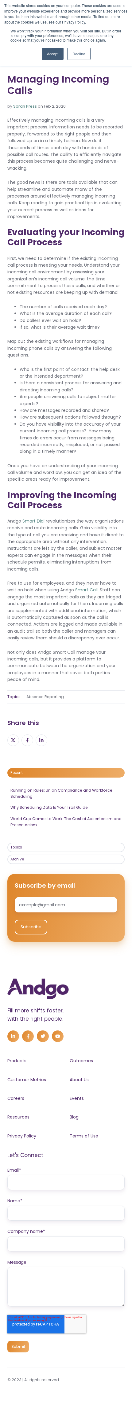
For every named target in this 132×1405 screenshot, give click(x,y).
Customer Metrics (26, 1080)
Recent (16, 772)
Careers (15, 1098)
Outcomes (81, 1061)
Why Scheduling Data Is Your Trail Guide (49, 807)
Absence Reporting (45, 696)
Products (16, 1061)
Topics (16, 847)
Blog (74, 1117)
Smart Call (86, 590)
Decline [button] (78, 53)
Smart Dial (33, 521)
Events (77, 1098)
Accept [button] (52, 53)
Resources (18, 1117)
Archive (17, 859)
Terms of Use (84, 1136)
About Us (79, 1080)
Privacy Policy (21, 1136)
